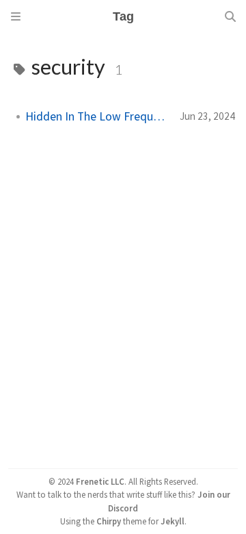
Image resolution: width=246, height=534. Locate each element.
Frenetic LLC (100, 481)
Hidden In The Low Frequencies (97, 116)
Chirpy (108, 521)
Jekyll (172, 521)
